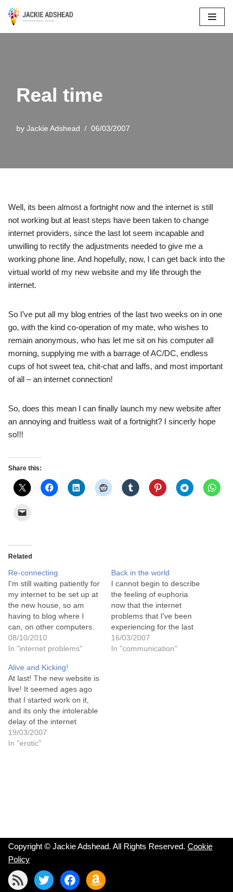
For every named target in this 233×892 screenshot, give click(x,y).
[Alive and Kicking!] (59, 705)
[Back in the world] (162, 610)
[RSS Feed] (18, 880)
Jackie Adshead (53, 128)
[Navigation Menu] (212, 17)
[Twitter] (44, 880)
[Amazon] (96, 880)
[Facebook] (70, 880)
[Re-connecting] (59, 610)
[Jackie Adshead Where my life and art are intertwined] (40, 16)
